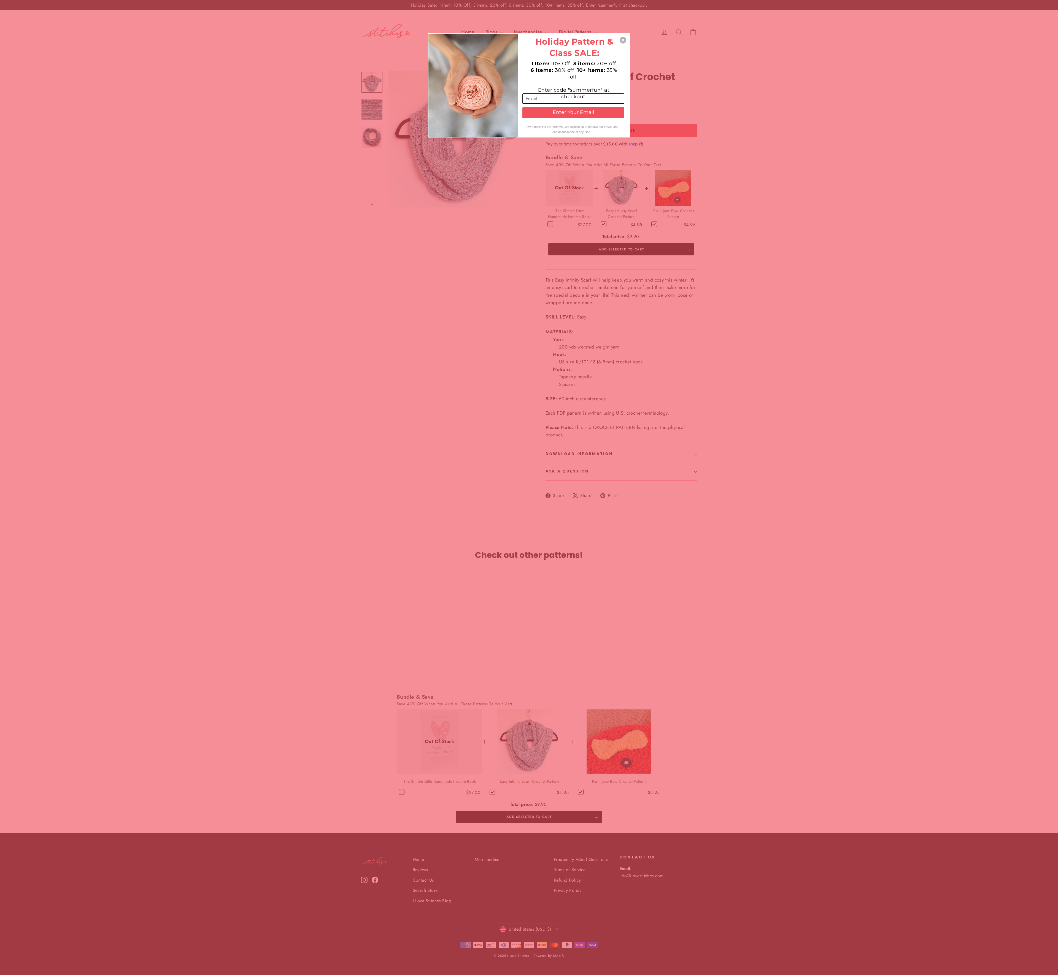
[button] (623, 40)
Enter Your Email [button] (573, 112)
